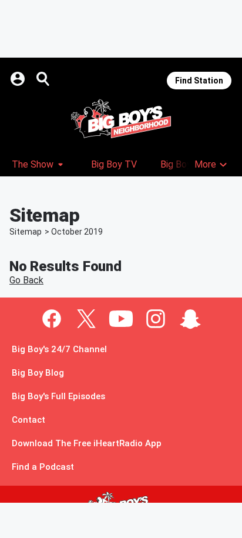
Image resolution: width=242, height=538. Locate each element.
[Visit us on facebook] (51, 318)
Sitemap (25, 231)
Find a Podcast (43, 467)
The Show (32, 164)
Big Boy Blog (38, 373)
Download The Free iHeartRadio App (87, 444)
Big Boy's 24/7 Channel (59, 350)
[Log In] (19, 79)
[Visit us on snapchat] (190, 318)
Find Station (199, 80)
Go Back (26, 280)
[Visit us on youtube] (121, 318)
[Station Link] (121, 118)
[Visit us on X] (86, 318)
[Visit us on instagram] (155, 318)
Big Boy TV (114, 164)
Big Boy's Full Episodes (58, 397)
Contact (28, 420)
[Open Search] (43, 79)
